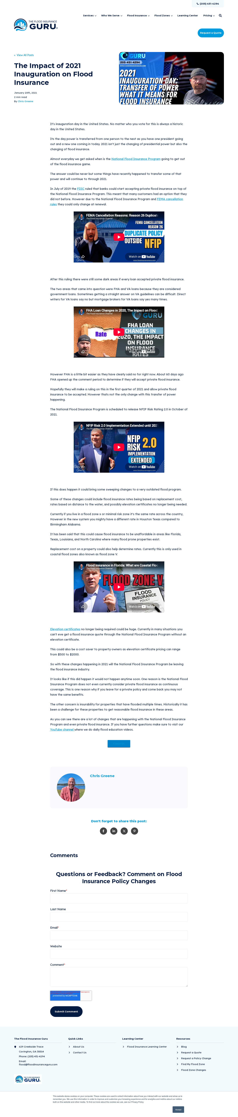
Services (88, 15)
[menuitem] (207, 3)
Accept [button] (178, 1109)
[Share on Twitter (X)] (124, 831)
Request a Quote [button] (210, 32)
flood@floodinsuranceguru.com (38, 1064)
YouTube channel (62, 729)
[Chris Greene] (71, 787)
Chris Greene (25, 101)
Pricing (207, 15)
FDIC (80, 189)
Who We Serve (110, 15)
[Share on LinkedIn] (113, 831)
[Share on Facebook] (103, 831)
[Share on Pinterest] (134, 831)
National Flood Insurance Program (135, 159)
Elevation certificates (65, 629)
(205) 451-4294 (36, 1056)
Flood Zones (162, 15)
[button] (220, 15)
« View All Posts (24, 55)
